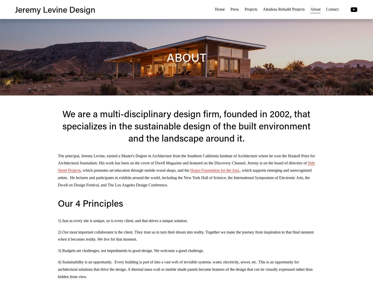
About (315, 9)
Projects (251, 9)
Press (234, 9)
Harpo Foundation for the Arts (214, 170)
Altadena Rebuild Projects (284, 9)
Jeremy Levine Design (55, 9)
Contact (332, 9)
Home (220, 9)
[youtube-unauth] (354, 10)
